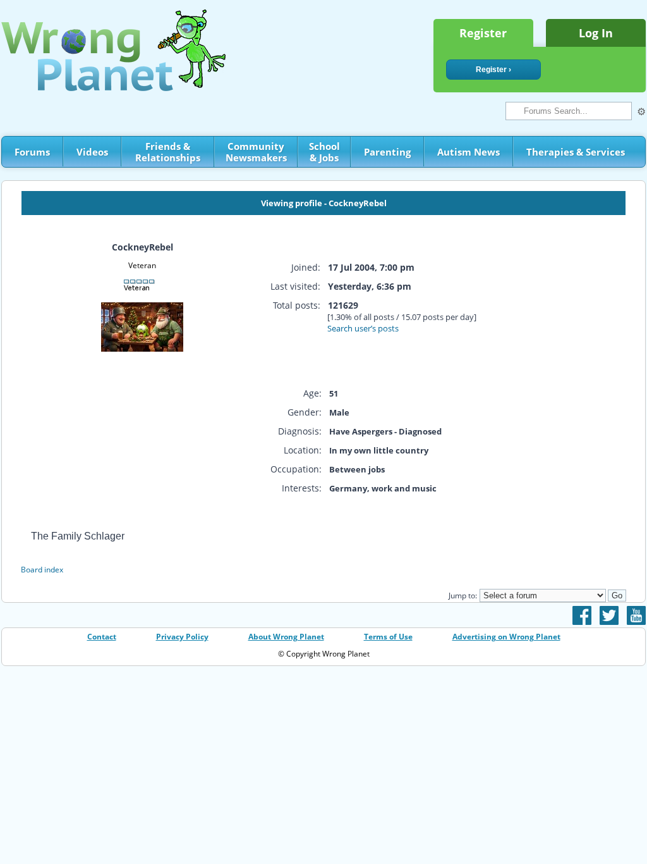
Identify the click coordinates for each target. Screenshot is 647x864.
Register (483, 32)
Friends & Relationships (167, 152)
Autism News (468, 151)
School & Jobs (324, 152)
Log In (596, 32)
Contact (101, 636)
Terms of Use (388, 636)
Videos (92, 151)
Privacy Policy (182, 636)
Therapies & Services (575, 151)
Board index (42, 569)
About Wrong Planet (286, 636)
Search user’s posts (363, 328)
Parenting (387, 151)
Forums (32, 151)
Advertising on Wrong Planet (506, 636)
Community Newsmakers (256, 152)
